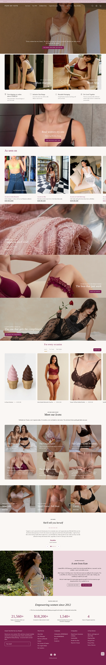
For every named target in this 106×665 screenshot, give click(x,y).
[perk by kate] (11, 5)
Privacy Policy (91, 643)
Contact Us (56, 641)
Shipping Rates (91, 638)
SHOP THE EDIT (8, 249)
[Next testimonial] (58, 546)
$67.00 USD (18, 402)
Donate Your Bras (75, 640)
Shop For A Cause (75, 643)
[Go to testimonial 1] (50, 546)
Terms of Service (91, 645)
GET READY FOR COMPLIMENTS (13, 334)
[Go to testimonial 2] (52, 546)
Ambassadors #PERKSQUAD (61, 634)
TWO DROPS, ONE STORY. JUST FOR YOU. (53, 47)
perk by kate (54, 658)
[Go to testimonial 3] (53, 546)
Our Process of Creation (43, 643)
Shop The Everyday (95, 291)
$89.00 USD (90, 402)
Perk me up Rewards (42, 638)
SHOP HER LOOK (41, 200)
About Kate (40, 634)
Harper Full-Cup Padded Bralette (77, 402)
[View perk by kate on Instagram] (51, 655)
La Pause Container (9, 402)
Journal (56, 638)
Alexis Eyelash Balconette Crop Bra (45, 402)
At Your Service (92, 631)
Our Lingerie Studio (42, 645)
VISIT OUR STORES (86, 585)
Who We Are (41, 631)
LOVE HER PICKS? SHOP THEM (53, 140)
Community (57, 631)
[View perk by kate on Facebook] (55, 655)
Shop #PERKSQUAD (59, 636)
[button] (92, 5)
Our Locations (41, 648)
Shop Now (97, 350)
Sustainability (74, 638)
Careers (39, 641)
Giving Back (74, 631)
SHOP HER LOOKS (9, 200)
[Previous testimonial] (47, 546)
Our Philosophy (41, 636)
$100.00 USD (58, 402)
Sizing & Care (91, 640)
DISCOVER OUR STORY (73, 585)
